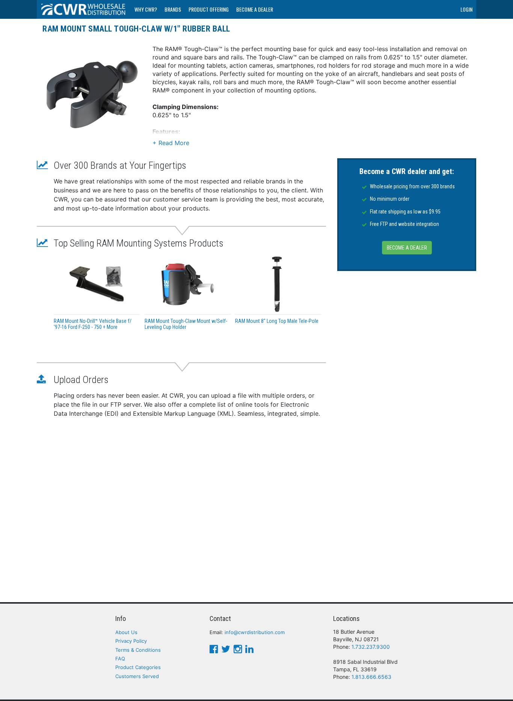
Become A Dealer (254, 9)
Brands (172, 9)
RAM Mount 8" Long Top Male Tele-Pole (276, 321)
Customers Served (137, 676)
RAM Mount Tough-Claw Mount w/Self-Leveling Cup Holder (186, 324)
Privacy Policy (131, 641)
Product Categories (138, 667)
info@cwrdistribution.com (255, 632)
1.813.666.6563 (371, 677)
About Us (126, 632)
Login (466, 9)
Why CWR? (145, 9)
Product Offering (209, 9)
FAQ (120, 659)
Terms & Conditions (138, 650)
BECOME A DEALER (407, 248)
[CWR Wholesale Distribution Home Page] (84, 9)
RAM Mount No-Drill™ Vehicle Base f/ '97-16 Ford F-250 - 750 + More (92, 324)
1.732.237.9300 (371, 646)
